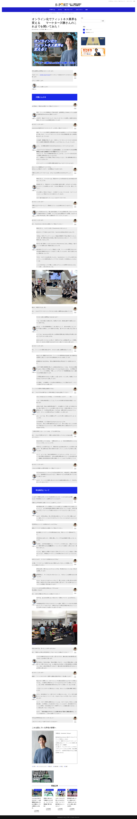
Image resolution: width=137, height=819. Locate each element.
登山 (62, 766)
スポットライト (129, 1)
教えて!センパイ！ (122, 1)
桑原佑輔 (56, 766)
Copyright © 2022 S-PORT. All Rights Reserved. (68, 817)
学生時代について (90, 32)
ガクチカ (116, 1)
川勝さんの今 (89, 29)
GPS (34, 766)
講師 (66, 766)
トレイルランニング (42, 766)
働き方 (50, 766)
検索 (134, 1)
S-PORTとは (111, 1)
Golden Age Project (45, 74)
